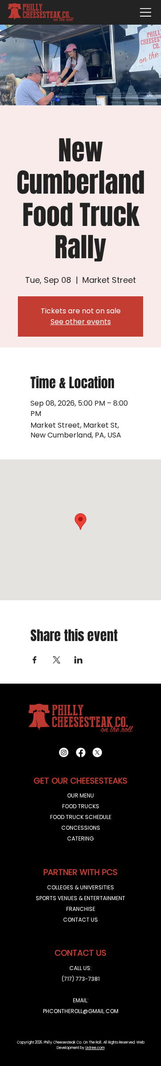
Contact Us (80, 919)
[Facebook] (80, 752)
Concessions (80, 828)
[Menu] (145, 12)
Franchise (80, 909)
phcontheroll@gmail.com (81, 1011)
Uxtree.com (95, 1047)
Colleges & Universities (80, 887)
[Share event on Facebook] (34, 659)
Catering (80, 838)
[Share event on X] (56, 659)
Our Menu (80, 795)
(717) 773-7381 (81, 979)
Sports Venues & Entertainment (80, 898)
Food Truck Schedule (80, 817)
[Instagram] (63, 752)
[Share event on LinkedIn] (78, 659)
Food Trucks (80, 806)
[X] (97, 752)
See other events (81, 321)
